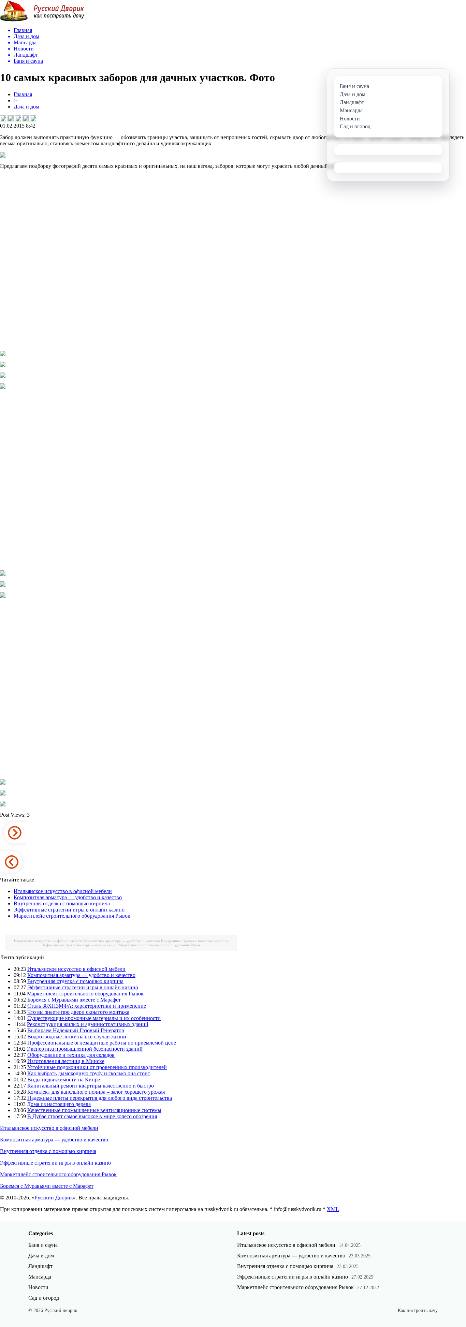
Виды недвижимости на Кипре (63, 1079)
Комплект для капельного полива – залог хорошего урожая (96, 1092)
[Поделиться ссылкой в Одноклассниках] (33, 118)
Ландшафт (40, 1266)
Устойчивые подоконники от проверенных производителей (97, 1067)
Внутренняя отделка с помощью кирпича (62, 903)
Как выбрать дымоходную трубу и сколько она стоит (88, 1073)
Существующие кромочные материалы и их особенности (94, 1018)
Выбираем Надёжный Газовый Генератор (75, 1030)
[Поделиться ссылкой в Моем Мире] (26, 118)
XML (333, 1209)
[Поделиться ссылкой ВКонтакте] (3, 118)
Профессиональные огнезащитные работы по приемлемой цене (101, 1043)
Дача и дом (26, 107)
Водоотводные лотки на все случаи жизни (76, 1036)
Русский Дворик (53, 1197)
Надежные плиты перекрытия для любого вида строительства (99, 1098)
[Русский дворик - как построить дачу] (42, 20)
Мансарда (39, 1277)
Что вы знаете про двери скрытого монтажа (78, 1012)
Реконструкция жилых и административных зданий (87, 1024)
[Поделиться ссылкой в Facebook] (11, 118)
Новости (38, 1287)
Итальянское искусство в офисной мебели (63, 891)
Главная (23, 94)
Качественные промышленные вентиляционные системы (94, 1110)
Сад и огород (43, 1298)
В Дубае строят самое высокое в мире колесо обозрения (92, 1116)
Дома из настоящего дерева (59, 1104)
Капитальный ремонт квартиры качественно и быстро (90, 1086)
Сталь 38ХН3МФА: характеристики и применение (86, 1006)
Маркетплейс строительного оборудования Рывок (72, 916)
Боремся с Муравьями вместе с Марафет (74, 1000)
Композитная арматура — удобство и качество (68, 897)
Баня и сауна (43, 1245)
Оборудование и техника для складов (71, 1055)
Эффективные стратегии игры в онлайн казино (69, 910)
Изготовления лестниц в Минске (65, 1061)
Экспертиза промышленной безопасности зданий (85, 1049)
